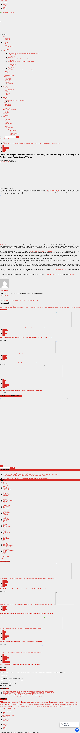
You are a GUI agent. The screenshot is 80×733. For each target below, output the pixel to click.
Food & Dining (5, 511)
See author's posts (4, 295)
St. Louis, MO (10, 65)
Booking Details (13, 130)
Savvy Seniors (8, 79)
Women (4, 555)
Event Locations (8, 120)
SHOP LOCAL (8, 104)
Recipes (6, 115)
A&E (3, 107)
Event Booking (13, 134)
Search (1, 466)
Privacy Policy (5, 720)
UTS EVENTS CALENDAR (8, 550)
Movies (4, 527)
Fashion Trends (5, 508)
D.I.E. (3, 498)
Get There (7, 112)
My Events (10, 129)
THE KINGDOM (5, 85)
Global (6, 72)
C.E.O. (15, 100)
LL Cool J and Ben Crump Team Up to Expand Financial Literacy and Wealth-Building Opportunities (25, 478)
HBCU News (10, 83)
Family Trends (8, 78)
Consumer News (8, 98)
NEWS (3, 50)
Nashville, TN (13, 60)
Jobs (9, 101)
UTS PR (4, 551)
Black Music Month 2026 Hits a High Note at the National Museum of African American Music (22, 377)
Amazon (72, 274)
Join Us (6, 41)
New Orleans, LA (13, 64)
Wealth (4, 553)
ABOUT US (7, 38)
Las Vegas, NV (11, 67)
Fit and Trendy (11, 89)
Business (4, 329)
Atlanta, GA (22, 70)
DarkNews (30, 732)
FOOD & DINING (6, 114)
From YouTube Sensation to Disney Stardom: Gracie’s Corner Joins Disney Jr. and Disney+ (23, 477)
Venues (6, 122)
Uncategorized (5, 549)
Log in (1, 558)
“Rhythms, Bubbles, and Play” (53, 190)
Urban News (11, 300)
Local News (7, 52)
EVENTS (4, 116)
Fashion (4, 507)
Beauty (4, 486)
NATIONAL (7, 71)
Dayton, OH (12, 56)
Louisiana (21, 61)
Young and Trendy (34, 300)
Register (7, 126)
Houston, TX (10, 68)
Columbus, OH (13, 54)
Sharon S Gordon (5, 161)
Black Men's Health (6, 489)
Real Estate (4, 537)
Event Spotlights (6, 505)
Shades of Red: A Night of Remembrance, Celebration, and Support (18, 306)
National (4, 333)
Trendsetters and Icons (7, 545)
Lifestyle (4, 521)
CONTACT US (5, 718)
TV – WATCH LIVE (9, 46)
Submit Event (8, 118)
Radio (6, 45)
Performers (7, 125)
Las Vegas (4, 520)
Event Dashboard (9, 127)
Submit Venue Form (14, 133)
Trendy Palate (5, 548)
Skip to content (3, 0)
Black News (5, 300)
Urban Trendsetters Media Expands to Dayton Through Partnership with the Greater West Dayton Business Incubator (28, 327)
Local (3, 151)
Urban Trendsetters (19, 300)
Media (3, 525)
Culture (4, 150)
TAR (3, 540)
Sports (6, 94)
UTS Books (27, 300)
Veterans (4, 552)
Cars (13, 96)
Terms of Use (5, 719)
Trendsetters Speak (6, 546)
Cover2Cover (8, 108)
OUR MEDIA (5, 42)
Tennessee (20, 59)
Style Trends (7, 92)
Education (7, 82)
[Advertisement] (29, 20)
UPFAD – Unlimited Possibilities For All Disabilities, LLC (42, 251)
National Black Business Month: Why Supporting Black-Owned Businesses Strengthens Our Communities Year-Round (27, 353)
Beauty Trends (8, 90)
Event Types (7, 119)
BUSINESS (4, 103)
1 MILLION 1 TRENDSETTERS (9, 109)
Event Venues (13, 131)
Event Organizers (8, 123)
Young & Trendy (8, 81)
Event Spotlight (5, 504)
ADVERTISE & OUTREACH (8, 715)
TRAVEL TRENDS (6, 111)
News (3, 335)
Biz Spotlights (8, 105)
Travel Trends (5, 544)
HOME (3, 37)
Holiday (4, 517)
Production (7, 49)
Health (6, 87)
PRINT (4, 712)
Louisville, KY (10, 57)
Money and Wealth (6, 526)
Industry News (5, 519)
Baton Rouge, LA (13, 63)
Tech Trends (7, 93)
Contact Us (7, 39)
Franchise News (6, 512)
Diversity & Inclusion (9, 75)
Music (3, 383)
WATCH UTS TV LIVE (4, 138)
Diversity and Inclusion (7, 500)
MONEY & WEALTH (6, 97)
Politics (6, 74)
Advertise (7, 48)
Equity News (5, 502)
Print (6, 43)
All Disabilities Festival (34, 254)
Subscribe (4, 722)
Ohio (23, 53)
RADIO (4, 713)
